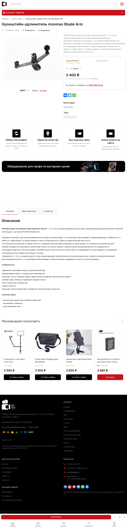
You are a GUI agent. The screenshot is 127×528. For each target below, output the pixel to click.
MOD (10, 440)
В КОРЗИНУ (56, 517)
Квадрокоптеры (70, 439)
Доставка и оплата (9, 468)
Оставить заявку (17, 377)
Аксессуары (17, 19)
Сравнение (45, 30)
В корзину (110, 377)
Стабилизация (69, 411)
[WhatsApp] (74, 95)
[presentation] (115, 321)
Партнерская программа (12, 500)
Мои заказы (6, 496)
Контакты (6, 480)
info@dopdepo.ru (73, 472)
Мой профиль (7, 492)
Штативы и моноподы (72, 435)
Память (66, 443)
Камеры (67, 407)
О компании (6, 472)
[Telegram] (70, 95)
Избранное (30, 30)
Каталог (5, 464)
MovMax (43, 90)
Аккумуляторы (69, 447)
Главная (5, 19)
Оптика (67, 423)
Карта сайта (33, 427)
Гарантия (5, 476)
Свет (66, 415)
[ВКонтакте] (65, 95)
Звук (65, 427)
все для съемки (70, 117)
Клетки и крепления (72, 431)
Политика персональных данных (14, 427)
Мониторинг (68, 419)
